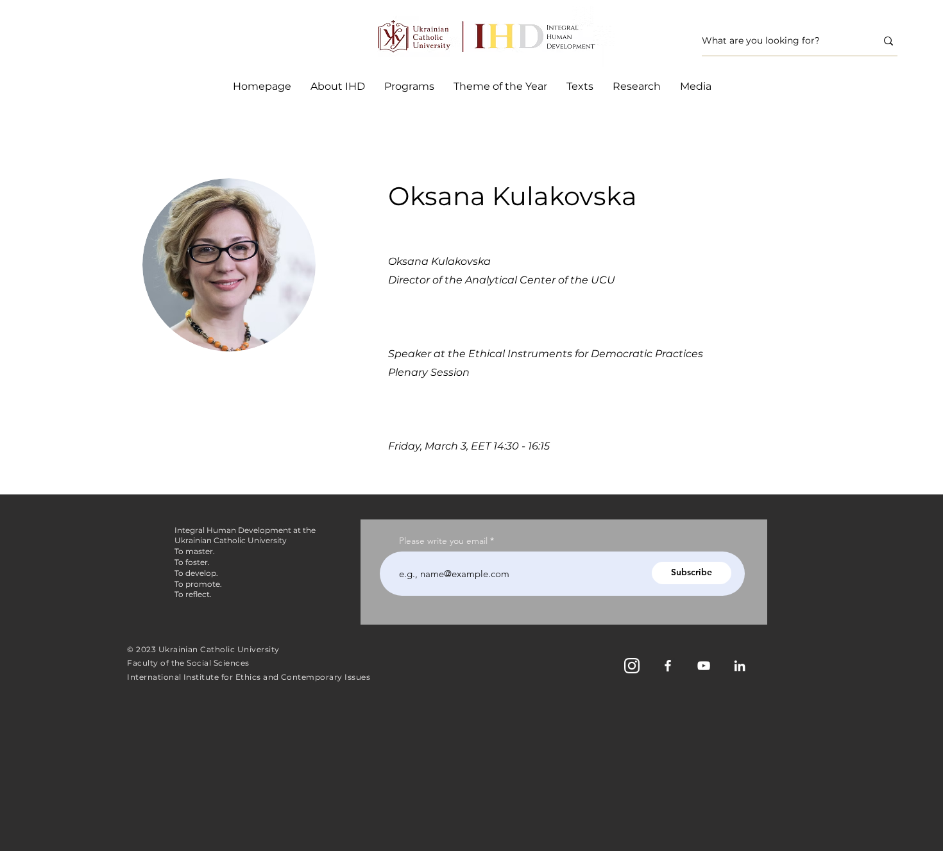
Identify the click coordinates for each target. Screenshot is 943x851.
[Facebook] (667, 665)
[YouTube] (703, 665)
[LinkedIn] (739, 665)
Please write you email (443, 540)
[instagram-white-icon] (632, 665)
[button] (409, 87)
